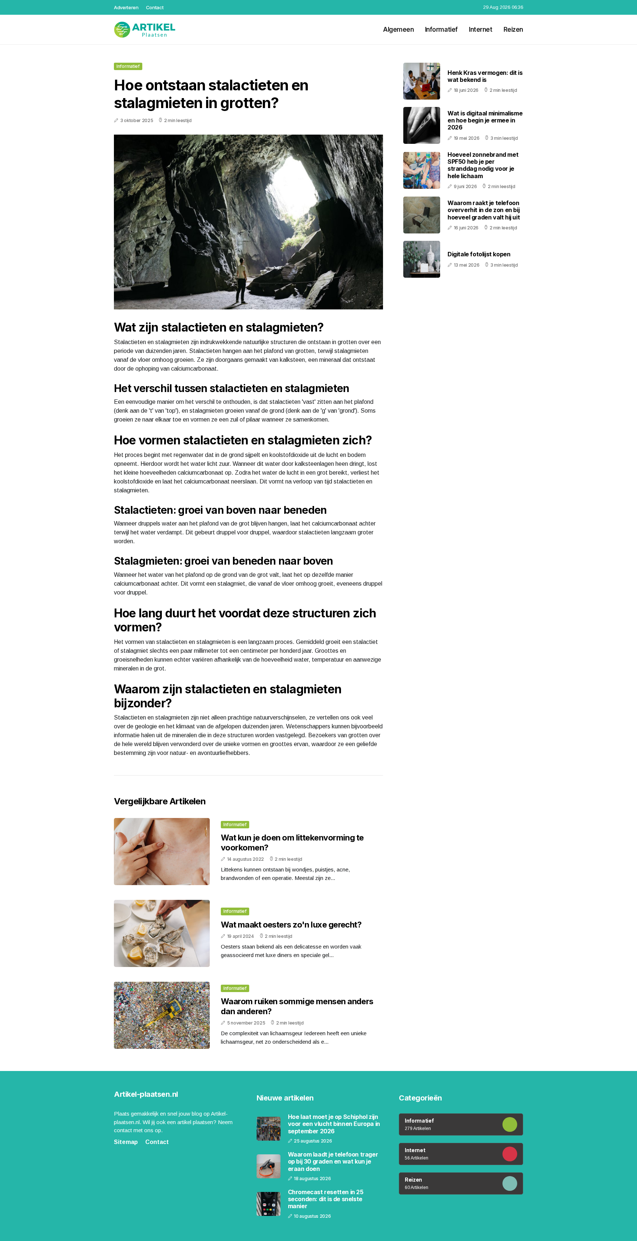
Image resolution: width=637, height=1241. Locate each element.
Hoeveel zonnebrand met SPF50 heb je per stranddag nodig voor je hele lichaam (483, 165)
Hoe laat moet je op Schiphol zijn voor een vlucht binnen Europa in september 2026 (334, 1123)
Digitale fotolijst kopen (479, 254)
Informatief (441, 29)
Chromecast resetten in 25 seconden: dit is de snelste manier (325, 1199)
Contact (155, 7)
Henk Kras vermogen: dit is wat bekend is (485, 76)
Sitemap (126, 1142)
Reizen (513, 29)
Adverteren (126, 7)
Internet (480, 29)
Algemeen (398, 29)
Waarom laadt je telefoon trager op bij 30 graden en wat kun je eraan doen (333, 1161)
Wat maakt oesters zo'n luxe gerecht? (291, 924)
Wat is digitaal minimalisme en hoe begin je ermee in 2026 (485, 120)
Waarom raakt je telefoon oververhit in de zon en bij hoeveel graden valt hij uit (484, 210)
